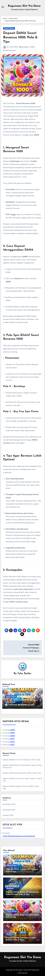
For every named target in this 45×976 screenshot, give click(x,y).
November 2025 (9, 810)
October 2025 (8, 815)
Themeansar (22, 973)
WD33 (12, 739)
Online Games (9, 28)
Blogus (34, 970)
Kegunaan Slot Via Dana (24, 6)
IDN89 (12, 730)
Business (10, 888)
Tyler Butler (14, 47)
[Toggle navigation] (2, 7)
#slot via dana (10, 50)
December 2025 (9, 804)
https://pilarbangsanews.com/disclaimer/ (19, 836)
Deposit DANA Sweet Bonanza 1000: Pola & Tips (20, 37)
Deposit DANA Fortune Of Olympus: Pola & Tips (21, 760)
